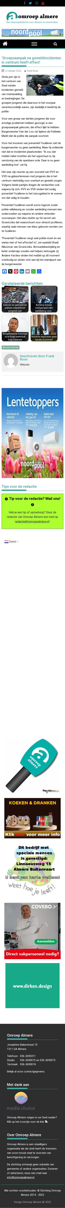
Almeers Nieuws (10, 347)
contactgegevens (34, 1071)
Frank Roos (32, 71)
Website (24, 364)
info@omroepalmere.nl (20, 1177)
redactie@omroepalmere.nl (32, 521)
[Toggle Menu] (34, 44)
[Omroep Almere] (5, 43)
